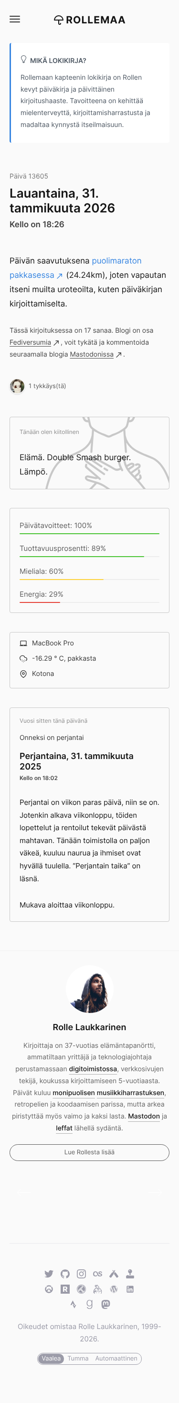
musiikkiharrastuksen (130, 1093)
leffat (64, 1128)
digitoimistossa (93, 1069)
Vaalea (51, 1358)
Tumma (77, 1358)
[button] (14, 19)
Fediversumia (30, 342)
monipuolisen (74, 1093)
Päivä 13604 (27, 1193)
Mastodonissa (92, 354)
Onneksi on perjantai (52, 738)
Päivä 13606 (151, 1193)
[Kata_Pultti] (17, 385)
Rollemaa (96, 20)
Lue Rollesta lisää (89, 1152)
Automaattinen (116, 1358)
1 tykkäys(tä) (47, 386)
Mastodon (144, 1116)
